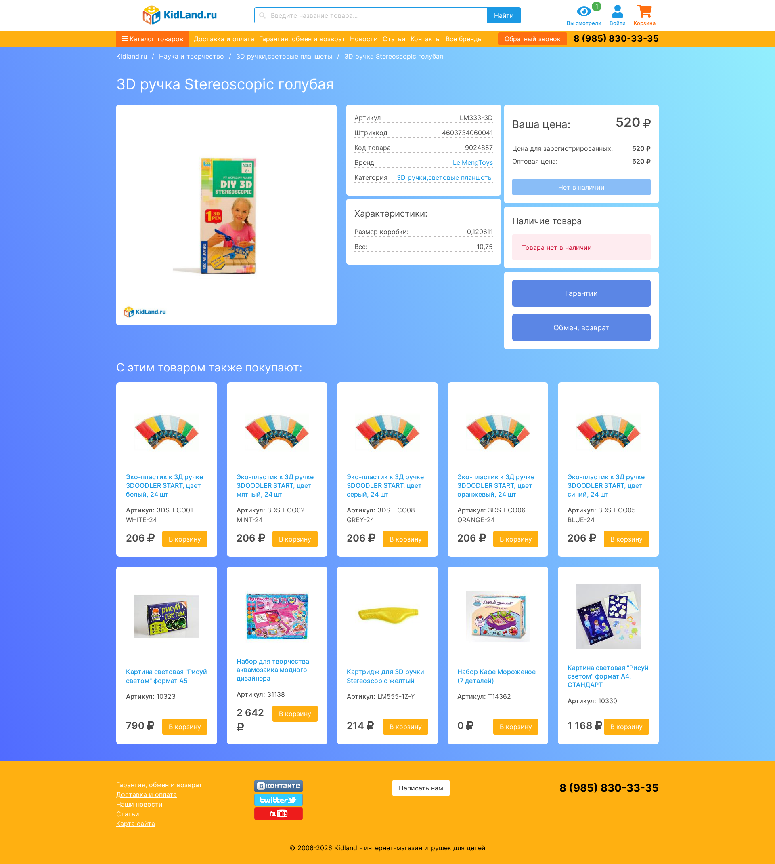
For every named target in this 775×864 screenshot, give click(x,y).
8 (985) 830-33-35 (616, 38)
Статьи (394, 39)
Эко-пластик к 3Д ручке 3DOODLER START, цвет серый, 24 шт (385, 485)
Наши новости (139, 804)
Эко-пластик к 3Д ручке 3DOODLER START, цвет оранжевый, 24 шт (495, 485)
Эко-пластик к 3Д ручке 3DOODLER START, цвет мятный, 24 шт (275, 485)
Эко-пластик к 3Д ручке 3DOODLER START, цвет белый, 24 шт (164, 485)
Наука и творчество (191, 56)
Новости (364, 39)
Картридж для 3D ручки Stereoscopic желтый (385, 676)
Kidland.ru (131, 56)
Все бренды (464, 39)
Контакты (426, 39)
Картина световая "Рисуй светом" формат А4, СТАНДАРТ (608, 676)
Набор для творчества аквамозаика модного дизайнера (273, 670)
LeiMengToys (473, 162)
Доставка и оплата (224, 39)
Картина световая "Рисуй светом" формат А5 (166, 676)
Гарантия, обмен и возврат (302, 39)
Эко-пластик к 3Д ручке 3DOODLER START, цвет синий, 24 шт (606, 485)
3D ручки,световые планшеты (284, 56)
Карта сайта (135, 824)
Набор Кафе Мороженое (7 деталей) (496, 676)
